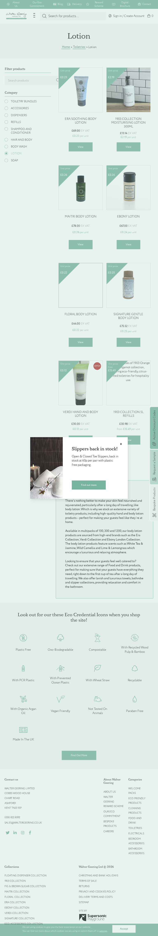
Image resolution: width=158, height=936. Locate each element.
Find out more (89, 485)
